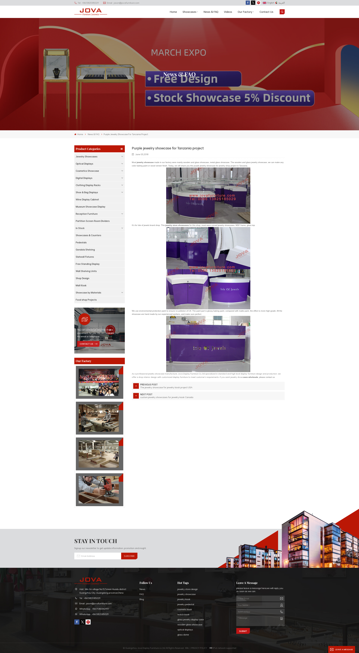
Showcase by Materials (88, 292)
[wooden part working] (99, 489)
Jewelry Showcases (86, 156)
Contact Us (266, 12)
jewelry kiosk (183, 599)
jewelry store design (187, 589)
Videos (228, 12)
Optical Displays (84, 163)
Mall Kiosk (81, 285)
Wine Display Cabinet (87, 199)
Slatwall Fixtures (85, 256)
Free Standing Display (88, 264)
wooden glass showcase (189, 624)
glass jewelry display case (190, 619)
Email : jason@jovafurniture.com (123, 2)
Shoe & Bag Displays (87, 192)
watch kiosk (183, 614)
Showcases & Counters (88, 235)
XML (187, 647)
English (270, 2)
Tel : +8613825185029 (88, 2)
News (142, 589)
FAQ (142, 594)
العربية (282, 2)
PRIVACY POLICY (199, 647)
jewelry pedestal (185, 604)
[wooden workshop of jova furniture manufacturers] (99, 453)
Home (173, 12)
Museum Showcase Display (90, 206)
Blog (142, 599)
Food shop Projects (86, 299)
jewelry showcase (145, 162)
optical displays (185, 629)
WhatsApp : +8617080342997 (94, 608)
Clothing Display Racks (88, 185)
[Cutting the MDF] (99, 418)
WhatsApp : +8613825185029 (94, 614)
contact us (86, 343)
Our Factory (245, 12)
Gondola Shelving (85, 249)
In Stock (80, 228)
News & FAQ (211, 12)
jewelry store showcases (177, 225)
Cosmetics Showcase (87, 171)
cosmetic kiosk (184, 609)
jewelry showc (237, 377)
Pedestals (81, 242)
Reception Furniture (87, 214)
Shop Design (82, 278)
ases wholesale (250, 377)
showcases (189, 12)
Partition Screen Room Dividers (93, 221)
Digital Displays (84, 178)
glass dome (183, 634)
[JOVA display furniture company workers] (99, 382)
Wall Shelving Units (86, 271)
